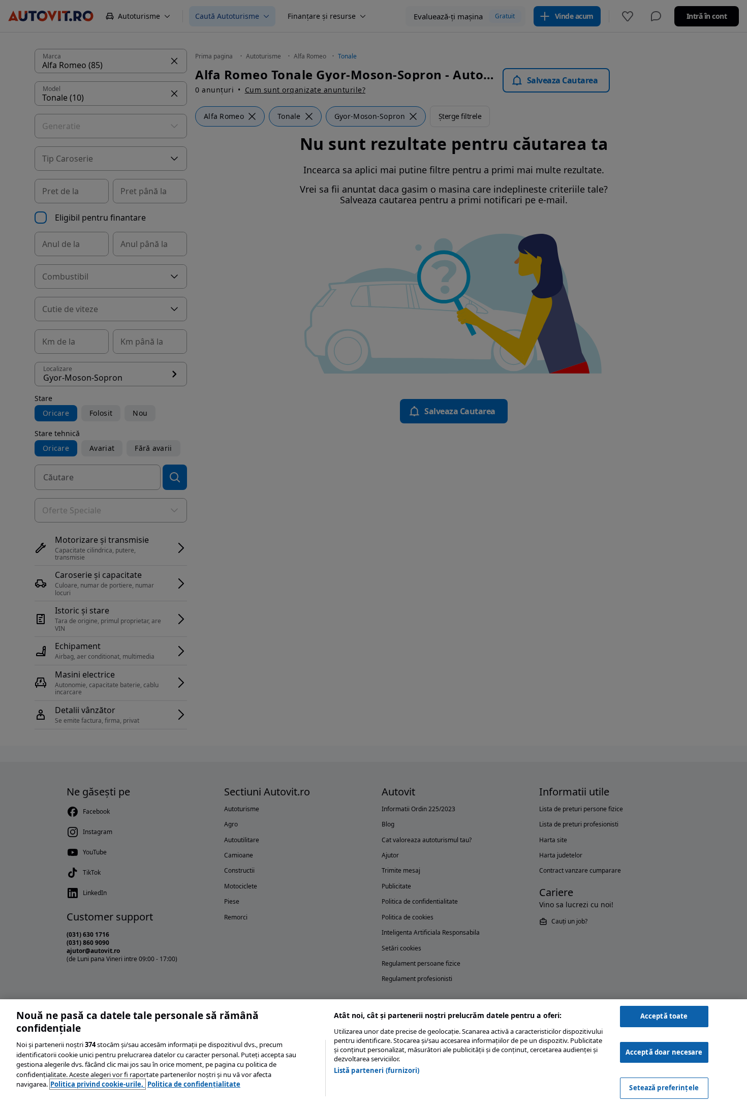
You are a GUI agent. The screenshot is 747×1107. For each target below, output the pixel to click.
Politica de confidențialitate (193, 1084)
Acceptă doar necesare (664, 1052)
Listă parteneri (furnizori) (377, 1070)
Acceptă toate (664, 1016)
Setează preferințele (664, 1087)
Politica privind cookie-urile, (97, 1084)
